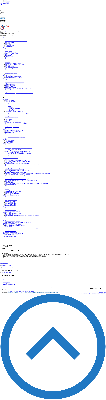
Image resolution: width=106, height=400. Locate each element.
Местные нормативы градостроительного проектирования (17, 218)
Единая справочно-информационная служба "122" (16, 123)
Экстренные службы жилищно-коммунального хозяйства (17, 163)
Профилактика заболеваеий (11, 125)
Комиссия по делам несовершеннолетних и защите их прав (17, 151)
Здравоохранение (9, 56)
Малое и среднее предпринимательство (13, 63)
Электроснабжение (9, 181)
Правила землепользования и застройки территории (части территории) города (22, 215)
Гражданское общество (8, 78)
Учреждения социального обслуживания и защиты (16, 145)
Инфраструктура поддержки (11, 201)
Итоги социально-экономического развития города (16, 41)
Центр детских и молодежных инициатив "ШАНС (18, 113)
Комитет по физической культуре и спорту (14, 130)
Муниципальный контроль (11, 166)
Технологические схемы (10, 210)
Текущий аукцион (9, 227)
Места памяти (8, 44)
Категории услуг (8, 207)
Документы (7, 138)
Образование (8, 55)
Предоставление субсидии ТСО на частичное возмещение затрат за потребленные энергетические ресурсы (27, 173)
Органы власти (6, 47)
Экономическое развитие (10, 187)
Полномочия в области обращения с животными (15, 70)
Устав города (8, 40)
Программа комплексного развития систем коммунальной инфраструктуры (21, 180)
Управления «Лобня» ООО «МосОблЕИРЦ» (14, 169)
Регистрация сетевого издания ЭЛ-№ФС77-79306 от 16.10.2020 (20, 291)
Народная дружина (9, 86)
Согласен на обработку (99, 292)
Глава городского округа (10, 48)
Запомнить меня (5, 15)
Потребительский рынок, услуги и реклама (14, 68)
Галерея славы (8, 43)
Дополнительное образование (14, 108)
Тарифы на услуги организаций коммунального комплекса (17, 174)
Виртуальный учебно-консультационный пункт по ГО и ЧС (18, 222)
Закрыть (2, 21)
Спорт (6, 57)
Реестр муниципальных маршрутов (12, 211)
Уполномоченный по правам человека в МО (14, 82)
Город (4, 37)
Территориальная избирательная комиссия (14, 83)
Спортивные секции (9, 133)
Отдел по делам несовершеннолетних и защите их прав (19, 153)
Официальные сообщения (10, 92)
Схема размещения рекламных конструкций (14, 229)
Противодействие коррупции (11, 80)
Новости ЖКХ (8, 159)
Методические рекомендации (14, 155)
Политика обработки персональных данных (14, 89)
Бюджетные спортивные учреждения (13, 131)
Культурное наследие (9, 142)
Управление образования (10, 101)
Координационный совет (10, 204)
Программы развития (9, 42)
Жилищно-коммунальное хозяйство (12, 61)
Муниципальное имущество (11, 192)
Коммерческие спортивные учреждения (16, 137)
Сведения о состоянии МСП (11, 200)
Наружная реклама (9, 226)
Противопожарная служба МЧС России (13, 77)
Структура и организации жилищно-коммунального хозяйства (18, 168)
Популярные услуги (9, 208)
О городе (7, 38)
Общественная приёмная (10, 205)
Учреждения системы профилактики (15, 152)
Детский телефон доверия (13, 154)
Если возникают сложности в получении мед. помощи (16, 124)
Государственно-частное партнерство (13, 193)
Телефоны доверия (9, 46)
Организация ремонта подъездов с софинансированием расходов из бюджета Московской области (26, 164)
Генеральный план (9, 214)
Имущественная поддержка (11, 203)
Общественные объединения (11, 85)
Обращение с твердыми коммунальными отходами (16, 185)
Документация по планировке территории (14, 217)
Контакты (7, 128)
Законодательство (9, 199)
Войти (1, 4)
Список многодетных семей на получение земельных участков (18, 148)
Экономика (7, 62)
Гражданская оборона (9, 66)
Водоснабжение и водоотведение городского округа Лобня (17, 170)
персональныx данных (102, 292)
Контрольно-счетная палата (11, 52)
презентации (15, 259)
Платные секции (11, 135)
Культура (7, 58)
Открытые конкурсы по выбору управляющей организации (17, 175)
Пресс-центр (5, 90)
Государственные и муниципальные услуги (14, 64)
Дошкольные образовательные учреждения (17, 104)
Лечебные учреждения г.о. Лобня (12, 127)
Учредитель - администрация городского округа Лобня (96, 293)
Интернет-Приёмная (4, 24)
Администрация (6, 282)
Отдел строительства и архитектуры (13, 213)
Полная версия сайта (4, 3)
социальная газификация (10, 184)
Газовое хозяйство (9, 171)
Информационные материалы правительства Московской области (19, 93)
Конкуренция (8, 194)
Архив (9, 150)
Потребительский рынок (10, 231)
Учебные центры (11, 109)
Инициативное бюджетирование (12, 69)
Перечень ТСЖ (8, 162)
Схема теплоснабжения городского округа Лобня (15, 172)
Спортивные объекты (9, 132)
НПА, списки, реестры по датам (14, 149)
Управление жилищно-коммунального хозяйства (15, 160)
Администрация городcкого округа (12, 49)
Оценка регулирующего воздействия (13, 191)
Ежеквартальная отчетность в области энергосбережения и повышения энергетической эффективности (27, 183)
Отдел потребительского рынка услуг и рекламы (15, 225)
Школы (9, 106)
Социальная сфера (9, 59)
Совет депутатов (8, 51)
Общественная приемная (10, 87)
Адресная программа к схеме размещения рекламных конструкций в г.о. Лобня (22, 228)
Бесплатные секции (12, 134)
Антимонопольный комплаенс (11, 73)
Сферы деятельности (7, 54)
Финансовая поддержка (10, 202)
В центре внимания (9, 100)
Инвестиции (8, 190)
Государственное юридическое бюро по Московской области (18, 88)
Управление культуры (10, 140)
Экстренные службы (9, 45)
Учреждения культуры (10, 141)
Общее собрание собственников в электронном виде (16, 179)
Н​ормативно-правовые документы (12, 221)
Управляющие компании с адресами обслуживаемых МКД (17, 161)
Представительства (7, 75)
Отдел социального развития (11, 144)
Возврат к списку (4, 263)
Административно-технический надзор (13, 76)
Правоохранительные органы (11, 53)
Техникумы (10, 107)
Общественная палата (10, 84)
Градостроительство (9, 65)
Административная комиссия (11, 67)
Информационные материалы (11, 234)
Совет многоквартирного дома (11, 176)
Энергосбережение (9, 182)
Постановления (8, 165)
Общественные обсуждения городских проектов (15, 79)
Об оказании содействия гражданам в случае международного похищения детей (25, 156)
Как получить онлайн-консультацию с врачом (15, 122)
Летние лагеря (11, 110)
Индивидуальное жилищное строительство (14, 216)
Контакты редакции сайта (83, 293)
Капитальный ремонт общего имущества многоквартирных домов (19, 177)
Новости (7, 189)
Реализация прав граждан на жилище (13, 147)
